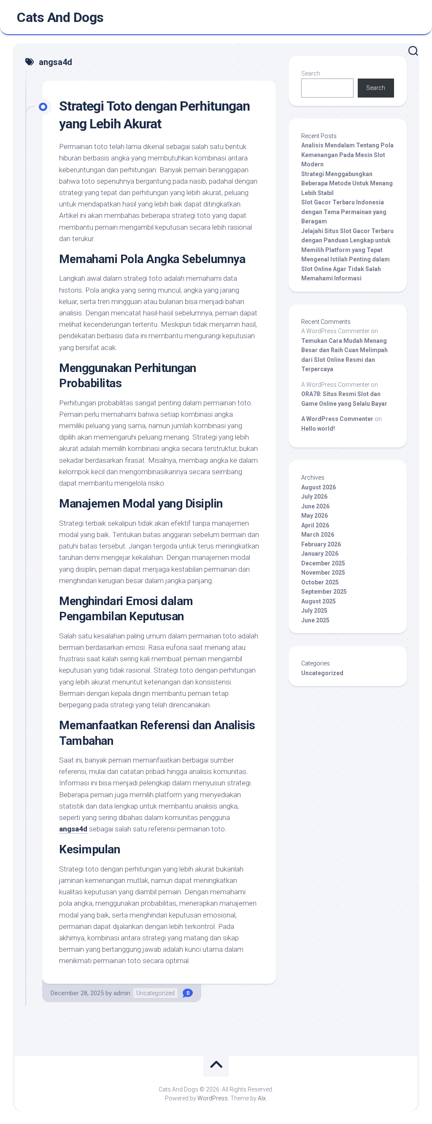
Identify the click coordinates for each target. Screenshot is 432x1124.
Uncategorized (155, 993)
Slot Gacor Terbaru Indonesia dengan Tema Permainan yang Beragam (343, 212)
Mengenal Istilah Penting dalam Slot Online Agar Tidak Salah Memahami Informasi (345, 269)
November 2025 (323, 572)
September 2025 (324, 591)
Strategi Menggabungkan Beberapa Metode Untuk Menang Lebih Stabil (347, 183)
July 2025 (314, 610)
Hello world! (318, 428)
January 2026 (319, 553)
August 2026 (318, 487)
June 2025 (315, 620)
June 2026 (315, 506)
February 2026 (321, 544)
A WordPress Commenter (337, 418)
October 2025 (320, 582)
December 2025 (323, 563)
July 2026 (314, 496)
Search (310, 73)
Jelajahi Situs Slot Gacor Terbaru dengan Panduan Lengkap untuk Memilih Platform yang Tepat (347, 240)
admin (121, 993)
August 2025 (318, 601)
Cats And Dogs (60, 17)
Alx (262, 1098)
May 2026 (314, 515)
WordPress (212, 1098)
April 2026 (315, 525)
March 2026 (317, 534)
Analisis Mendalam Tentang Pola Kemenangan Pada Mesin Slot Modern (347, 155)
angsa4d (73, 829)
